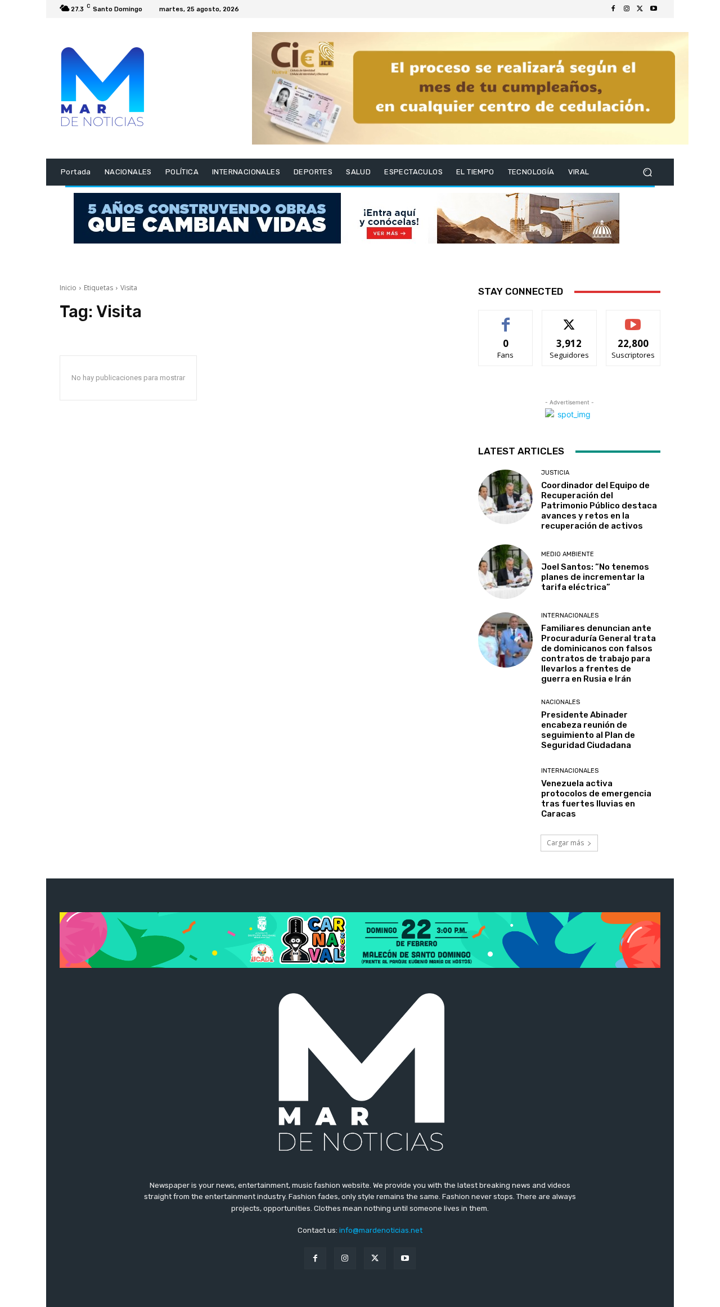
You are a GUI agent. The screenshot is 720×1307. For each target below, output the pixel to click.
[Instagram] (626, 9)
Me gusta (506, 318)
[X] (640, 9)
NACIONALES (560, 702)
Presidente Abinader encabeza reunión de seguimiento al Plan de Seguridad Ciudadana (588, 730)
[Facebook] (613, 9)
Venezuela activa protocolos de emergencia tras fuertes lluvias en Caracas (596, 798)
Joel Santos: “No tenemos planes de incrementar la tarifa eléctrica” (595, 577)
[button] (647, 172)
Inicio (68, 287)
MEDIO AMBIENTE (567, 554)
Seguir (569, 318)
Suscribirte (633, 318)
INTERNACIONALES (569, 615)
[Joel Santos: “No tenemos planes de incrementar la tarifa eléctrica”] (505, 571)
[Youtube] (653, 9)
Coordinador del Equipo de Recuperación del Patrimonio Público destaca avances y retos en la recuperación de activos (599, 505)
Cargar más (565, 843)
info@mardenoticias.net (380, 1230)
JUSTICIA (555, 473)
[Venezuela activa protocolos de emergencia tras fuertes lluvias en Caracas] (505, 793)
